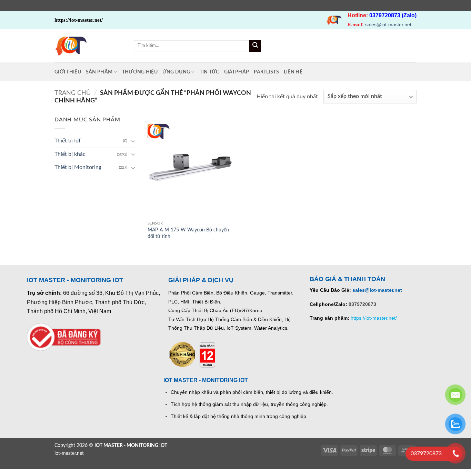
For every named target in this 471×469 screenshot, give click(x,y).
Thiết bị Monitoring (77, 167)
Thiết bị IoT (67, 140)
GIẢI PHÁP (236, 71)
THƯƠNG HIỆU (140, 71)
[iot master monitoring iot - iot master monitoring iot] (88, 45)
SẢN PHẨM (99, 71)
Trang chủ (72, 93)
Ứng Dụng (176, 71)
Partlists (266, 71)
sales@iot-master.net (388, 24)
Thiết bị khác (70, 154)
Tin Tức (209, 71)
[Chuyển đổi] (133, 141)
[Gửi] (255, 46)
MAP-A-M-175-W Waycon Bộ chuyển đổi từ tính (188, 233)
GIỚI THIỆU (67, 71)
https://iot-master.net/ (374, 318)
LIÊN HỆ (293, 71)
